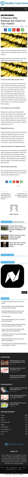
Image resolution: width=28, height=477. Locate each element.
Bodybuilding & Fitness (11, 469)
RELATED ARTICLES (6, 222)
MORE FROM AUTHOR (18, 222)
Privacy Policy (8, 474)
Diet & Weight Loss (6, 429)
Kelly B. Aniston (5, 26)
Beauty (2, 424)
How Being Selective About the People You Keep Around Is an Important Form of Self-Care (13, 325)
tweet (18, 186)
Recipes (3, 420)
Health (6, 15)
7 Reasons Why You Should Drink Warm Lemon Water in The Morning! (6, 196)
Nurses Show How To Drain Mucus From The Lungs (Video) (17, 244)
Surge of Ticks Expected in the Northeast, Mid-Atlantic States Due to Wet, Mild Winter (13, 330)
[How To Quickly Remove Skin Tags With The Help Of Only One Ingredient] (5, 390)
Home (2, 12)
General (3, 415)
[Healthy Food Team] (14, 3)
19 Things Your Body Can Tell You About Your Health (13, 302)
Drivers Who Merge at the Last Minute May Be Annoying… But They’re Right (13, 307)
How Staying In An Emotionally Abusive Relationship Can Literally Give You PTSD (14, 344)
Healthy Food (10, 15)
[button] (26, 9)
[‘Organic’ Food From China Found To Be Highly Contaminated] (5, 237)
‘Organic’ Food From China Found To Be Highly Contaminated (17, 237)
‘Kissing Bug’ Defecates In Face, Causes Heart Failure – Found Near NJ (13, 339)
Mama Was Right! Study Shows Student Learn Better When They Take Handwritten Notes (13, 312)
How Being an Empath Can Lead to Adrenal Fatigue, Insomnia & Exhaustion (14, 334)
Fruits (2, 15)
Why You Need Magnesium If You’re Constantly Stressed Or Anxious (13, 320)
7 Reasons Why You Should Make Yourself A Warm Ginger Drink (21, 195)
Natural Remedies (5, 422)
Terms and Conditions (18, 474)
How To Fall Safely (6, 316)
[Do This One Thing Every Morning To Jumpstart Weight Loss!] (5, 397)
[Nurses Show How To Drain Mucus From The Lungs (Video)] (5, 244)
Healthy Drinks (4, 427)
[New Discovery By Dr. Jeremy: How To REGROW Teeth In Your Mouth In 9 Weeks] (5, 362)
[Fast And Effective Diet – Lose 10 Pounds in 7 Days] (5, 405)
